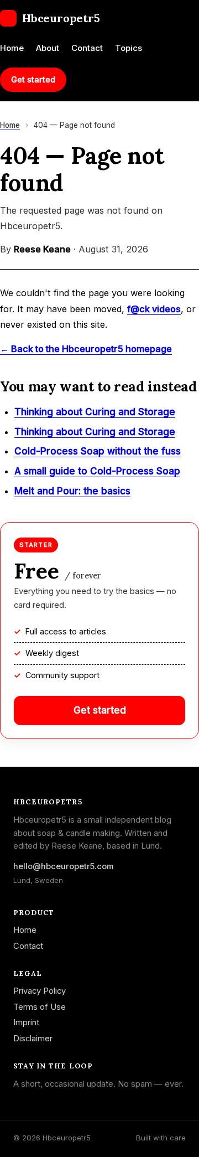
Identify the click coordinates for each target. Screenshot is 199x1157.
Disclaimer (33, 1039)
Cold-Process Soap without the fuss (97, 451)
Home (12, 48)
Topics (128, 48)
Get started (33, 79)
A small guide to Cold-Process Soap (97, 471)
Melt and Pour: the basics (72, 491)
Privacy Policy (39, 991)
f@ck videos (154, 308)
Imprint (26, 1022)
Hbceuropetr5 (61, 18)
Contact (87, 48)
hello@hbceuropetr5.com (63, 866)
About (47, 48)
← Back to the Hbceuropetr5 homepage (86, 348)
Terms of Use (39, 1007)
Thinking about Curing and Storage (94, 411)
